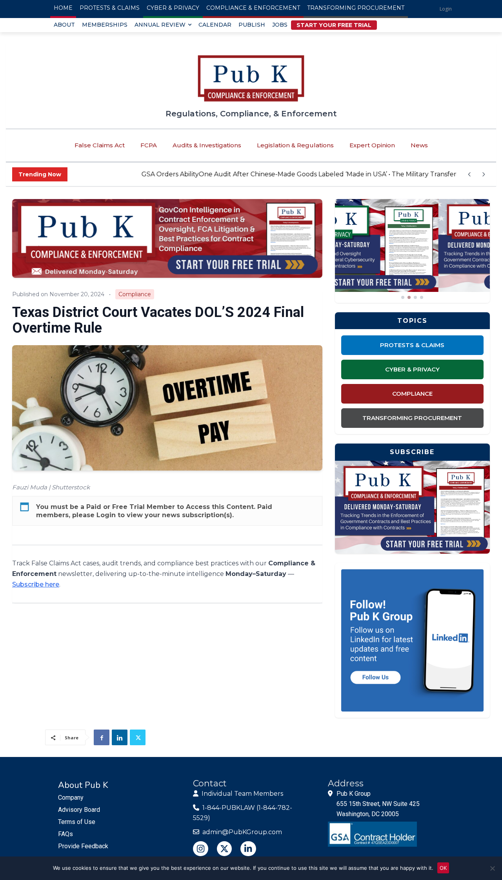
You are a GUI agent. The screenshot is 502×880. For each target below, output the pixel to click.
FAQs (65, 834)
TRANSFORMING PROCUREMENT (412, 418)
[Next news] (483, 174)
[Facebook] (101, 737)
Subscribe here (35, 584)
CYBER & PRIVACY (412, 369)
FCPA (148, 145)
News (419, 145)
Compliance (134, 294)
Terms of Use (76, 822)
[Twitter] (138, 737)
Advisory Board (79, 809)
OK (443, 868)
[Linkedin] (119, 737)
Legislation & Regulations (295, 145)
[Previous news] (469, 174)
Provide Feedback (83, 846)
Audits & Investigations (207, 145)
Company (71, 797)
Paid (93, 507)
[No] (492, 868)
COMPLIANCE (412, 393)
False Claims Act (100, 145)
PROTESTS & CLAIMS (412, 345)
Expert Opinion (372, 145)
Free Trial (128, 507)
